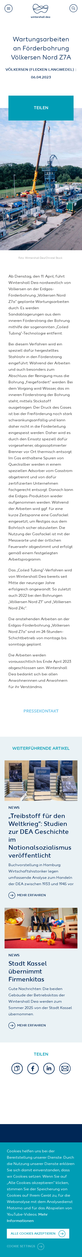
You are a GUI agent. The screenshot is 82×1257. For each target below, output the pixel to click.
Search (73, 8)
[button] (17, 1068)
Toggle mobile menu (8, 8)
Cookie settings (21, 1246)
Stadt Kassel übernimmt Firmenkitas (27, 972)
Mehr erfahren (31, 895)
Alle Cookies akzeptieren (33, 1233)
